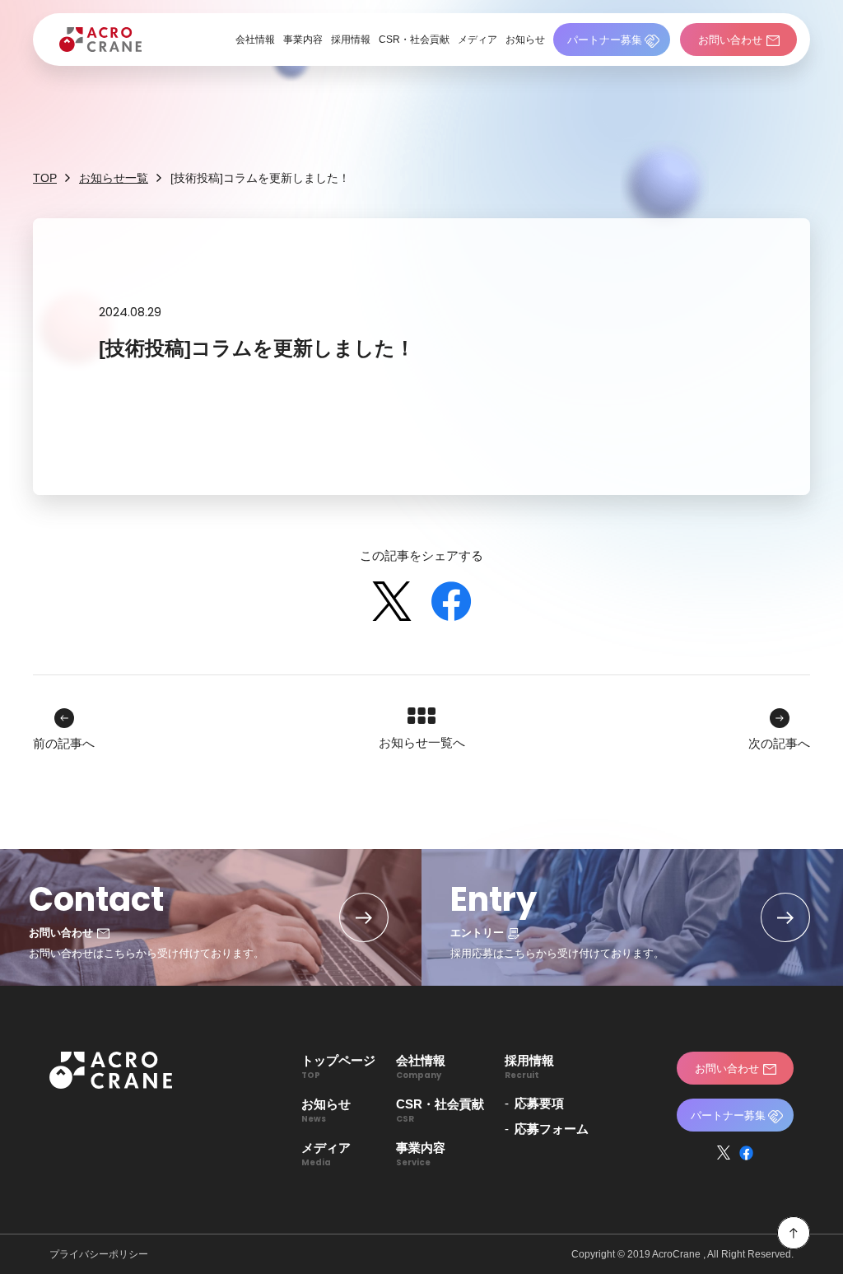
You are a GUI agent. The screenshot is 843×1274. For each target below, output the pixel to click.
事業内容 (303, 39)
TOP (45, 177)
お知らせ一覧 (113, 177)
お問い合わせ (730, 40)
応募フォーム (552, 1129)
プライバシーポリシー (98, 1254)
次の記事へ (779, 743)
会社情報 (255, 39)
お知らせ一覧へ (422, 742)
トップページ (338, 1066)
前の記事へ (64, 743)
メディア (477, 39)
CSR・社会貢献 (414, 39)
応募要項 (539, 1103)
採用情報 (350, 39)
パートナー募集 (604, 40)
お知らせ (525, 39)
